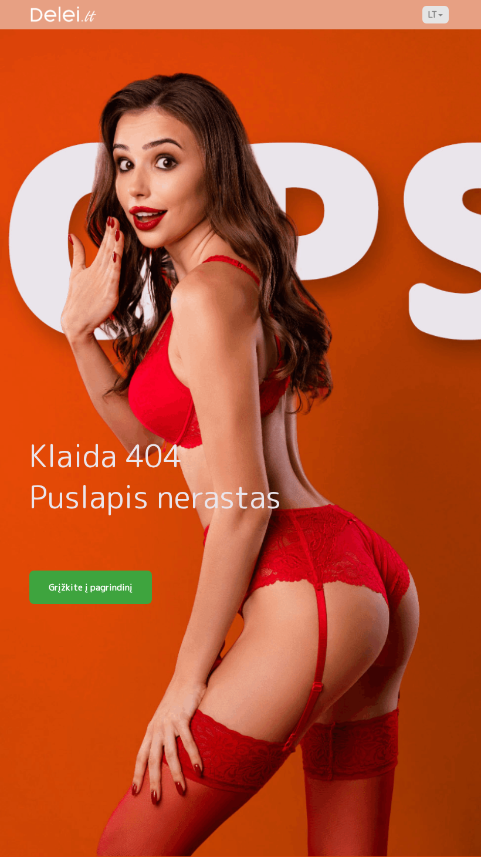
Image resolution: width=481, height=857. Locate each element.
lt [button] (432, 14)
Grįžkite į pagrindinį (91, 587)
